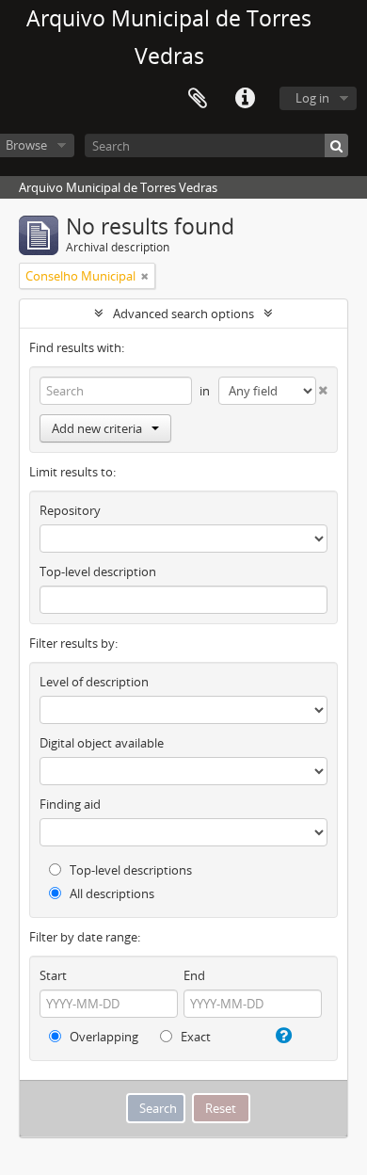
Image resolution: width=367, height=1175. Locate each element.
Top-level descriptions (129, 869)
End (194, 975)
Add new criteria (97, 428)
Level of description (94, 681)
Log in (312, 97)
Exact (194, 1036)
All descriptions (110, 893)
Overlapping (102, 1036)
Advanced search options (183, 313)
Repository (70, 510)
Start (53, 975)
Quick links (244, 98)
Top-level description (98, 571)
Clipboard (197, 98)
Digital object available (102, 742)
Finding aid (70, 804)
